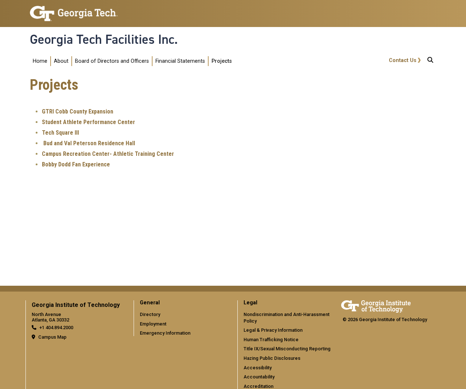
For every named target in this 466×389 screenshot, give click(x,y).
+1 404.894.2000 (56, 327)
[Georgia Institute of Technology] (74, 10)
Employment (153, 324)
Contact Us (402, 60)
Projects (222, 61)
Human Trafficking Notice (271, 339)
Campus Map (52, 337)
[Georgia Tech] (376, 305)
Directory (150, 314)
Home (40, 61)
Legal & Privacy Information (273, 330)
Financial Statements (180, 61)
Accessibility (258, 367)
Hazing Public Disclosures (272, 358)
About (61, 61)
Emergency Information (165, 333)
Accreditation (258, 386)
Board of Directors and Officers (112, 61)
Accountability (259, 377)
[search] (430, 61)
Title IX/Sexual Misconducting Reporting (287, 348)
